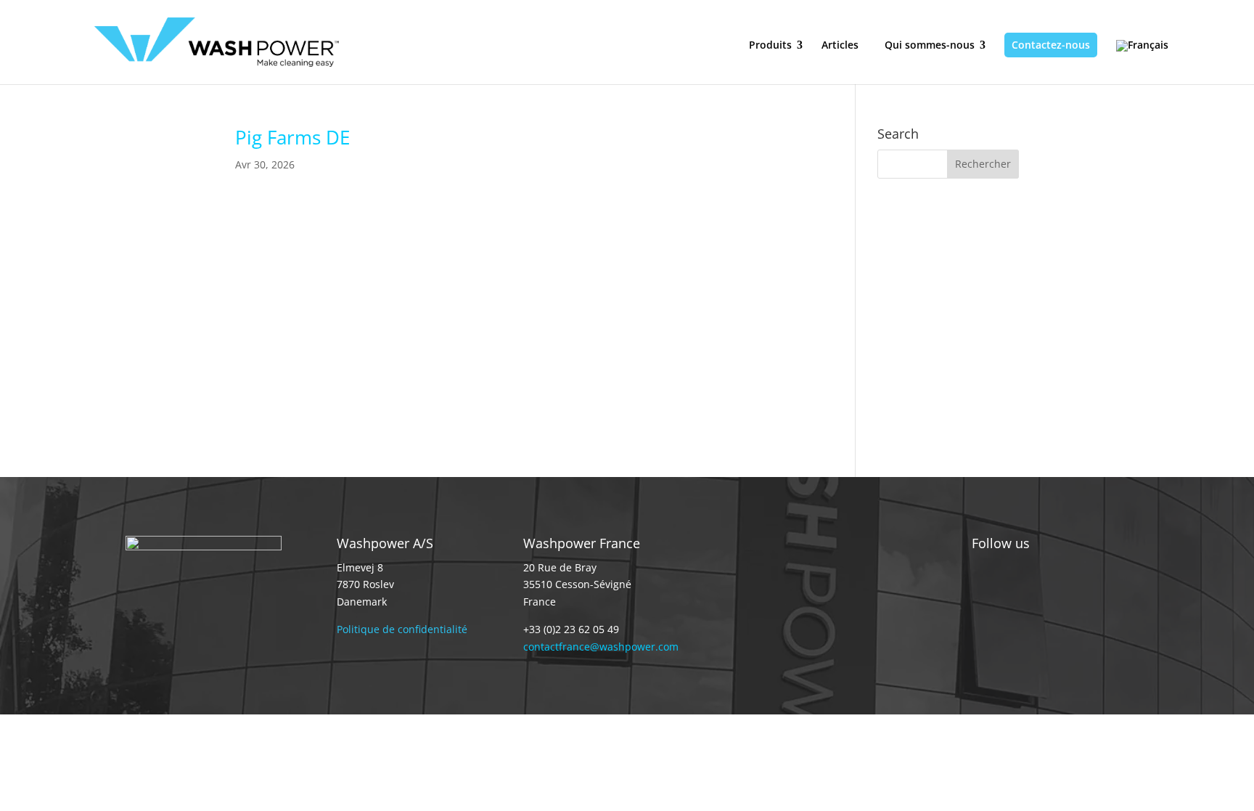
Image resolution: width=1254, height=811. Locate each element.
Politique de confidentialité (402, 629)
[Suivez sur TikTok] (983, 598)
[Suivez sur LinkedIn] (1012, 598)
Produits (770, 45)
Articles (839, 46)
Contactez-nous (1051, 45)
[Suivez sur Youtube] (1070, 598)
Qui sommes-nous (930, 45)
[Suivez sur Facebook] (1041, 598)
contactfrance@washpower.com (601, 646)
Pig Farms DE (292, 137)
